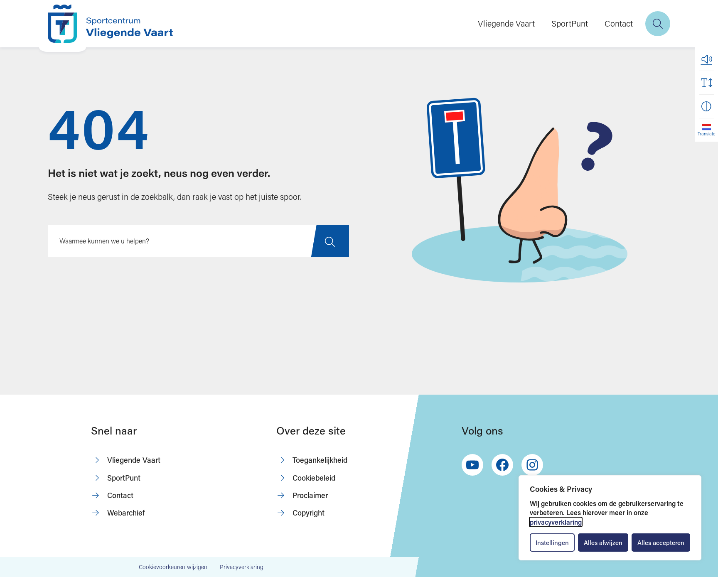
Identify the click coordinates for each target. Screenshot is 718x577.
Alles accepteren (660, 542)
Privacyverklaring (241, 567)
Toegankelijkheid (320, 460)
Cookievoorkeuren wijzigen (173, 567)
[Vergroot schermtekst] (706, 82)
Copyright (309, 513)
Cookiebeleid (314, 478)
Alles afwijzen (603, 542)
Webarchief (126, 513)
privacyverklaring (556, 522)
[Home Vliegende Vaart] (110, 24)
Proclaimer (310, 495)
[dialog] (610, 517)
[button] (706, 59)
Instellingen (552, 542)
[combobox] (198, 241)
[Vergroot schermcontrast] (706, 106)
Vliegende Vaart (506, 23)
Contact (619, 23)
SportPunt (569, 23)
